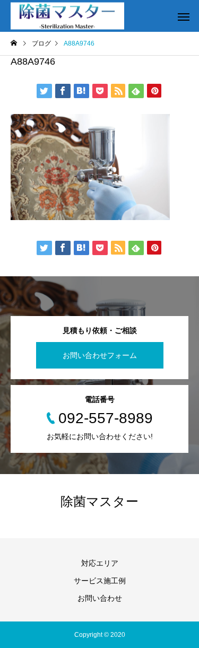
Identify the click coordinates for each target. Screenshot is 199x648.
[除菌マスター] (67, 16)
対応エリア (99, 563)
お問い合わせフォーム (100, 355)
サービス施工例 (100, 580)
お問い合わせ (99, 598)
